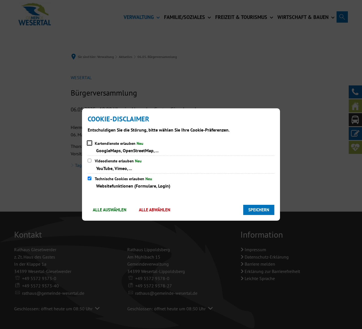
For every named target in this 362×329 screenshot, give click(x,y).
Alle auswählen (109, 209)
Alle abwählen (154, 209)
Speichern (258, 209)
